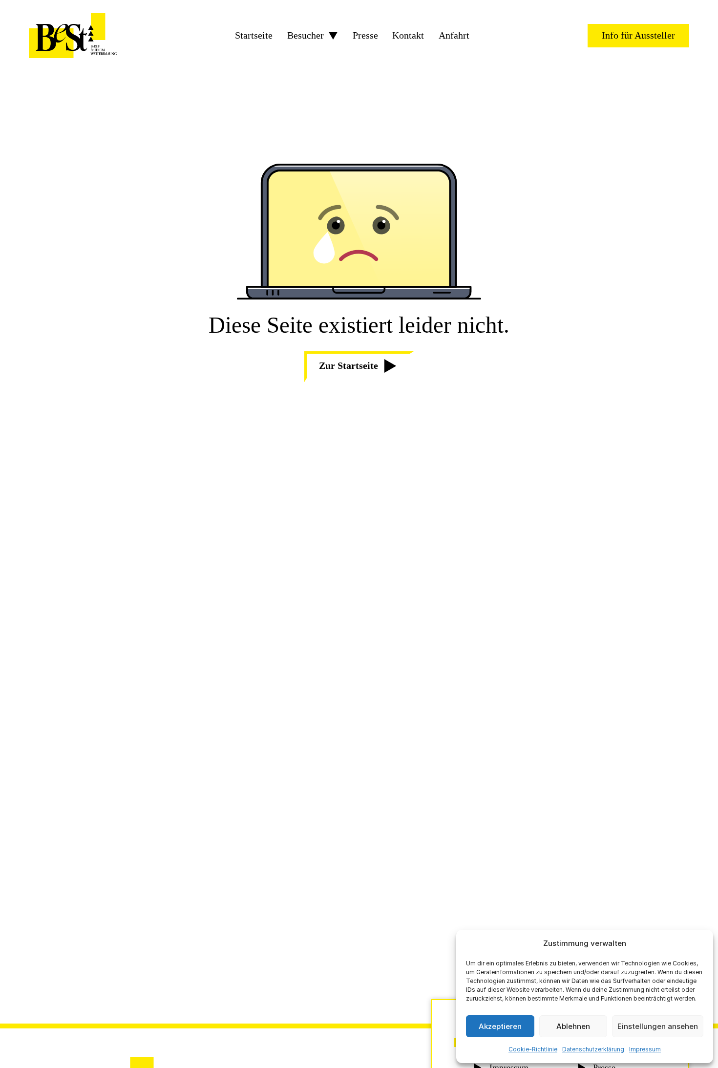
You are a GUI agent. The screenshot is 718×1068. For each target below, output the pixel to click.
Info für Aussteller (638, 35)
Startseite (254, 36)
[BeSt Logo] (73, 35)
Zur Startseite (348, 365)
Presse (365, 36)
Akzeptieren (500, 1026)
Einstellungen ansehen (657, 1026)
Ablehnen (573, 1026)
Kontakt (408, 36)
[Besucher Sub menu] (333, 36)
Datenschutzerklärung (593, 1049)
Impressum (645, 1049)
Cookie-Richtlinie (532, 1049)
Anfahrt (454, 36)
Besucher (305, 36)
